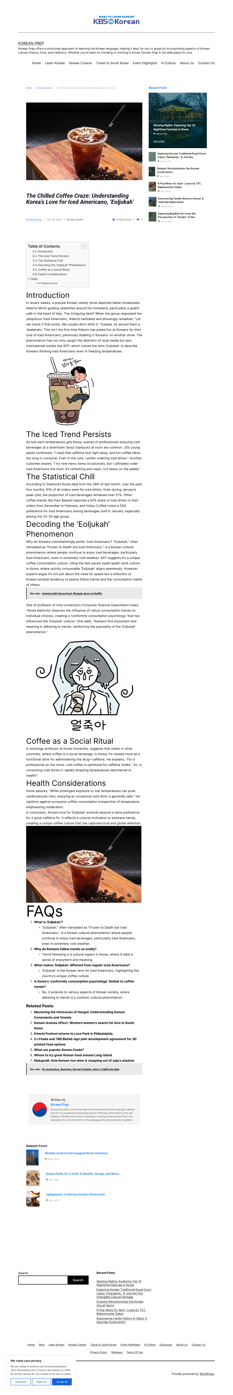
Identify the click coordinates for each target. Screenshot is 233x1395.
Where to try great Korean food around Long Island (73, 1055)
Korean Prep (31, 43)
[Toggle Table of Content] (82, 246)
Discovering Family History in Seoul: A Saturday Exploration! (122, 1320)
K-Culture (168, 63)
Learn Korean (55, 63)
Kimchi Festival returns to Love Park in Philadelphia (73, 1034)
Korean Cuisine (80, 63)
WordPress (207, 1374)
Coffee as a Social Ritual (54, 269)
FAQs (34, 279)
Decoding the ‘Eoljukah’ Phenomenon (62, 265)
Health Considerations (52, 274)
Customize (20, 1381)
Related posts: (50, 283)
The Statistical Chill (50, 260)
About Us (187, 63)
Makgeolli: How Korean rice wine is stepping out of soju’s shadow (84, 1060)
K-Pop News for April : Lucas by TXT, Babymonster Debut (121, 1311)
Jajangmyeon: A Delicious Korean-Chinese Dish (75, 1194)
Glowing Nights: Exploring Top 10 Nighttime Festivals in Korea (119, 1283)
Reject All (41, 1381)
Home (36, 63)
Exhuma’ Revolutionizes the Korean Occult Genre (120, 1303)
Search (23, 1273)
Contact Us (206, 63)
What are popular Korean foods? (59, 1050)
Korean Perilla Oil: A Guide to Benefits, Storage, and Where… (83, 1173)
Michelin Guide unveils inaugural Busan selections (76, 1153)
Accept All (62, 1381)
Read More (159, 141)
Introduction (45, 251)
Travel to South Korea (112, 63)
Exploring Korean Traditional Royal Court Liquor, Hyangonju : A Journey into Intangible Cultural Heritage (124, 1293)
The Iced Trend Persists (53, 256)
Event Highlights (145, 63)
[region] (41, 1372)
